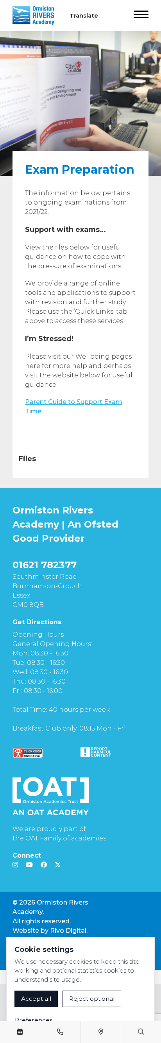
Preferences (33, 1020)
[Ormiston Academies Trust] (51, 796)
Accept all (36, 998)
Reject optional (91, 998)
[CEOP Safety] (28, 752)
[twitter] (58, 865)
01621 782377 (45, 565)
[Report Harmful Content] (95, 752)
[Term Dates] (20, 1032)
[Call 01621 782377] (60, 1032)
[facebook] (44, 865)
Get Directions (37, 622)
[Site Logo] (37, 15)
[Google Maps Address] (100, 1032)
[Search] (141, 1032)
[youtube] (29, 865)
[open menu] (141, 16)
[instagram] (15, 865)
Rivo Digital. (69, 930)
